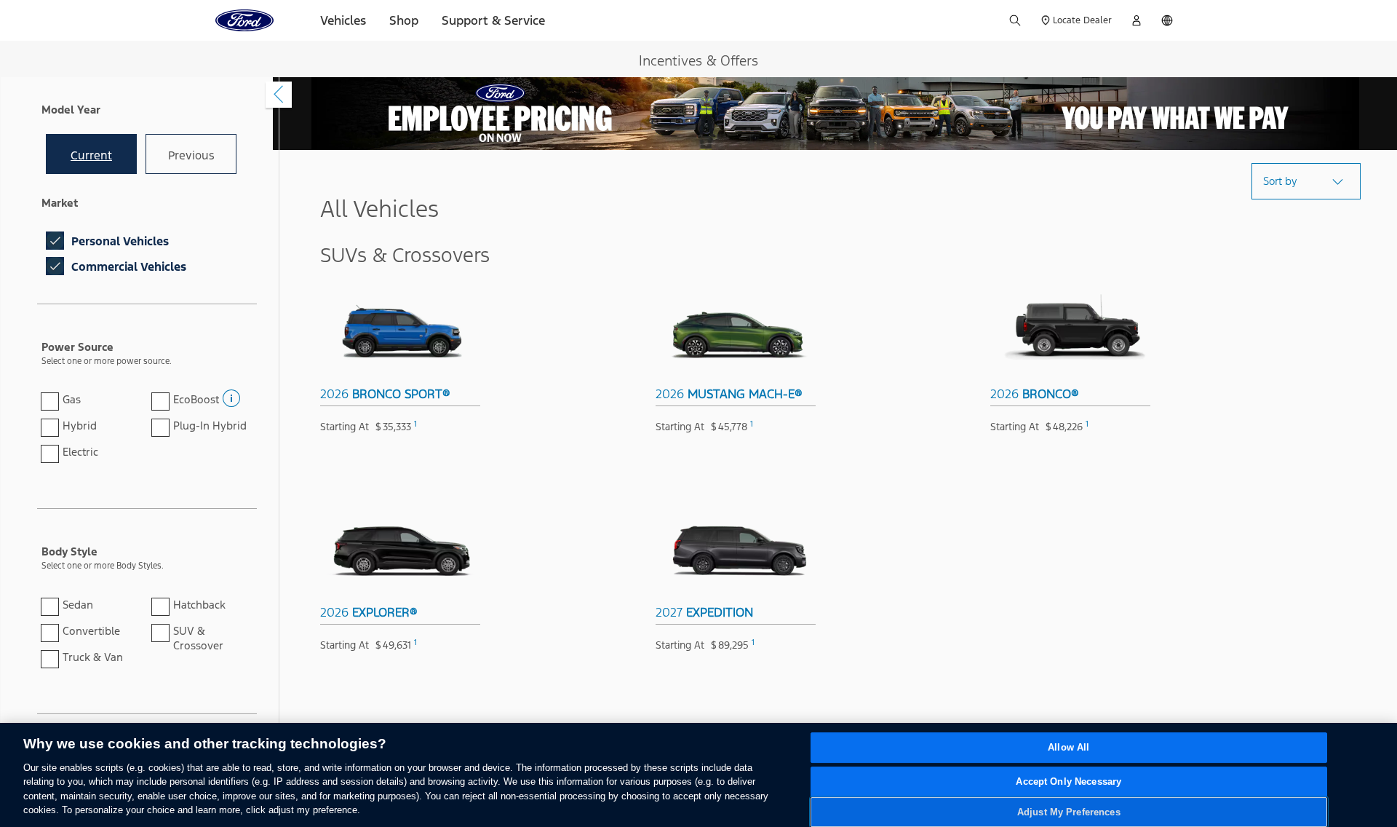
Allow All (1068, 748)
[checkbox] (55, 241)
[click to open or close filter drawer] (279, 95)
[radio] (91, 154)
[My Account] (1136, 20)
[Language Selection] (1167, 20)
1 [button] (415, 424)
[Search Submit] (1015, 20)
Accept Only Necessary (1068, 781)
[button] (230, 394)
